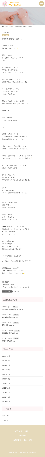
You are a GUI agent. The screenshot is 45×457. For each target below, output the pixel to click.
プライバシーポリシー (22, 431)
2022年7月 (6, 383)
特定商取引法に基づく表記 (22, 440)
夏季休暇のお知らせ (8, 325)
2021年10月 (6, 397)
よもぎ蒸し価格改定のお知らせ (12, 309)
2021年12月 (6, 392)
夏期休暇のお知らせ (8, 341)
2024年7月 (6, 365)
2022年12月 (6, 379)
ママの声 (5, 420)
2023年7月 (6, 374)
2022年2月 (6, 388)
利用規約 (22, 435)
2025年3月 (6, 356)
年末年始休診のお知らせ (10, 317)
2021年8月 (6, 401)
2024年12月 (6, 360)
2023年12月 (6, 370)
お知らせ (5, 35)
